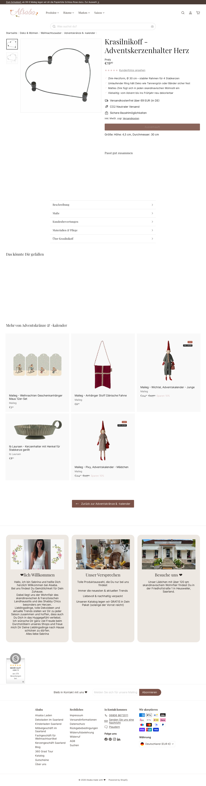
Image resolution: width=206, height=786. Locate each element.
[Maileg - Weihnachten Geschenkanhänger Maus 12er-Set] (37, 372)
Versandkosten (131, 118)
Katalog (39, 755)
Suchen (74, 745)
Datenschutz (77, 723)
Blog (37, 747)
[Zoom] (61, 75)
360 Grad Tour (44, 751)
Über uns (40, 764)
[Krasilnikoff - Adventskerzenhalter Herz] (152, 168)
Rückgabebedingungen (84, 728)
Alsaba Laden (43, 715)
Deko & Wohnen (29, 33)
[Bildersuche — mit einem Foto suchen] (152, 26)
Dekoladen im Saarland (49, 719)
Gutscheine (42, 759)
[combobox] (103, 26)
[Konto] (190, 13)
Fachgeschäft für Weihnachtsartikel (46, 737)
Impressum (76, 715)
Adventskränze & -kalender (79, 33)
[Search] (54, 26)
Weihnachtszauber (51, 33)
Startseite (11, 33)
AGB (72, 741)
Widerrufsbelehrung (82, 732)
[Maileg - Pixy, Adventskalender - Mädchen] (103, 446)
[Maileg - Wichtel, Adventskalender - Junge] (168, 366)
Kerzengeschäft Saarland (50, 742)
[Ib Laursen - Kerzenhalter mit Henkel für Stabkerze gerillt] (37, 438)
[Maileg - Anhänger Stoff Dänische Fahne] (103, 371)
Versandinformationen (83, 719)
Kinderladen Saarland (48, 723)
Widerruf (75, 736)
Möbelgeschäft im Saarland (46, 730)
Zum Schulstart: (14, 2)
